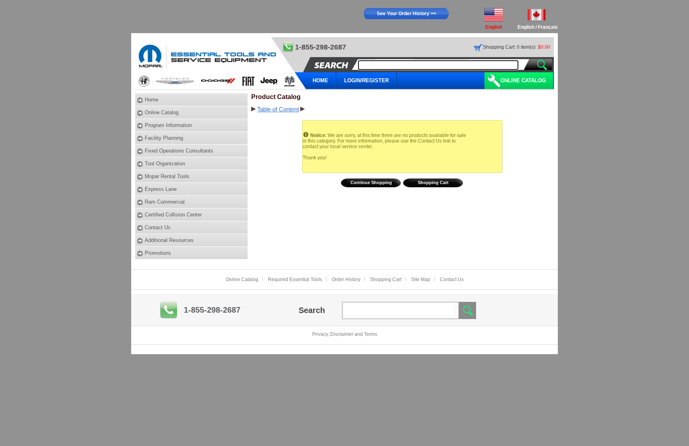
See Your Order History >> (406, 13)
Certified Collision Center (173, 215)
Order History (346, 279)
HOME (320, 80)
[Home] (221, 63)
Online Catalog (523, 80)
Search (312, 310)
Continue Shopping (371, 182)
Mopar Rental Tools (167, 176)
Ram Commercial (165, 202)
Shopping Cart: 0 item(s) (509, 47)
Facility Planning (164, 138)
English (526, 27)
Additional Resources (169, 240)
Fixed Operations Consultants (179, 151)
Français (548, 27)
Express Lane (161, 189)
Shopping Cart (433, 182)
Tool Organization (165, 164)
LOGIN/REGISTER (366, 80)
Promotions (158, 253)
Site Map (420, 279)
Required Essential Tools (295, 279)
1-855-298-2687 (212, 309)
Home (151, 100)
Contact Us (158, 227)
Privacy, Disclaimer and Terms (344, 334)
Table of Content (278, 109)
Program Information (168, 125)
